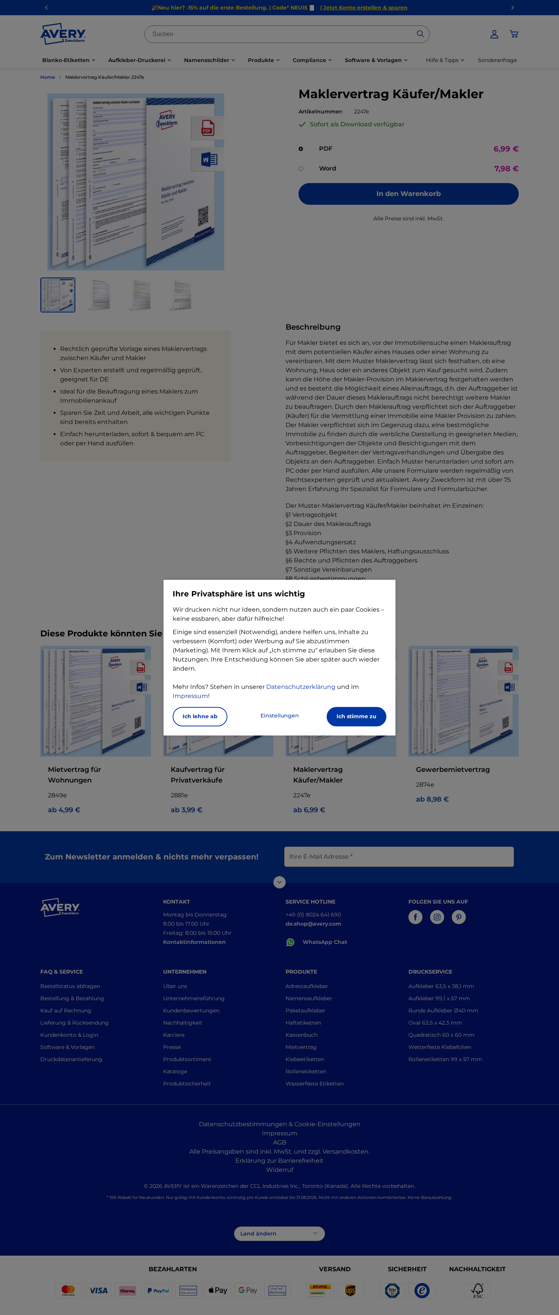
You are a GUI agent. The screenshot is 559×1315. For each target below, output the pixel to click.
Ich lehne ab (200, 716)
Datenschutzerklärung (300, 686)
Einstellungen (279, 715)
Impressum (190, 696)
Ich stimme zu (356, 716)
